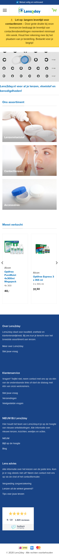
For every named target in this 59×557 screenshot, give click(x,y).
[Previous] (2, 269)
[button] (6, 10)
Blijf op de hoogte (11, 443)
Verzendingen (9, 398)
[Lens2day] (30, 10)
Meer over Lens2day (12, 346)
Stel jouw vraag (10, 351)
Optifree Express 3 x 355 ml (43, 278)
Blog (4, 448)
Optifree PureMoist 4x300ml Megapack (10, 276)
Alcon (7, 267)
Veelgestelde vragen (12, 403)
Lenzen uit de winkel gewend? (17, 488)
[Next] (56, 269)
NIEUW (5, 438)
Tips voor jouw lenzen (13, 493)
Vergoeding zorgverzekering (16, 483)
